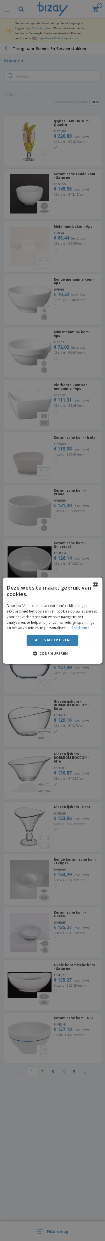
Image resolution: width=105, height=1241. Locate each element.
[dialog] (52, 620)
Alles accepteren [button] (52, 640)
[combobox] (95, 584)
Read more (80, 627)
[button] (52, 653)
